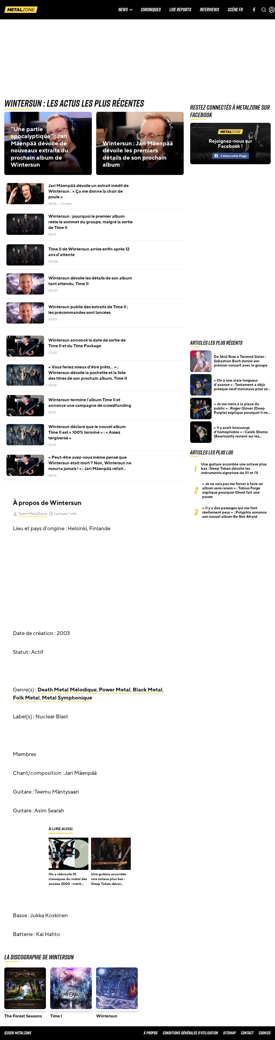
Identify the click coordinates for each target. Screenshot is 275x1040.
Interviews (209, 10)
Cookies (265, 1033)
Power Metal (115, 689)
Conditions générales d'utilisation (190, 1033)
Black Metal (147, 689)
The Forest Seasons (23, 1016)
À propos (151, 1033)
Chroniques (151, 10)
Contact (247, 1033)
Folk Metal (26, 697)
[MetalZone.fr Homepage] (21, 9)
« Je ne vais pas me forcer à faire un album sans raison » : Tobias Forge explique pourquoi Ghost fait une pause (232, 490)
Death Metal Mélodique (67, 689)
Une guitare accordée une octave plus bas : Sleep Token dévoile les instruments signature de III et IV (233, 468)
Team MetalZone (32, 513)
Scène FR (235, 10)
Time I (56, 1016)
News (123, 10)
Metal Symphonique (67, 697)
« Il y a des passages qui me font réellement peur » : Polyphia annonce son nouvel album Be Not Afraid (234, 512)
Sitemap (229, 1033)
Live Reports (180, 10)
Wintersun (106, 1016)
